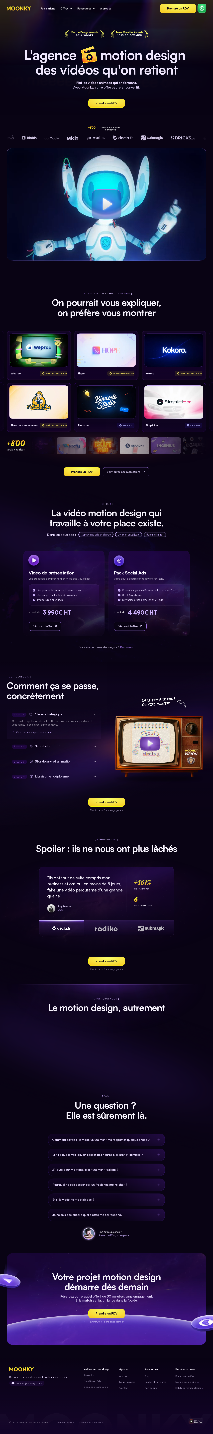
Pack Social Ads (92, 1380)
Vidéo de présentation (96, 1386)
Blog (146, 1376)
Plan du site (150, 1387)
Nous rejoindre (127, 1381)
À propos (124, 1376)
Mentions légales (65, 1422)
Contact (123, 1387)
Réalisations (90, 1375)
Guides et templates (155, 1381)
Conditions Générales (91, 1422)
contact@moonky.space (29, 1383)
